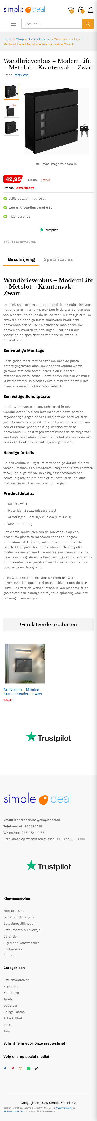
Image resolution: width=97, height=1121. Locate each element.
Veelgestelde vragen (18, 917)
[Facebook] (5, 1068)
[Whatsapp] (29, 1068)
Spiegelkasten (14, 1012)
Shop (20, 39)
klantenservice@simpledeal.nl (37, 820)
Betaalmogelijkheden (19, 923)
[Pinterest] (12, 1068)
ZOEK (88, 24)
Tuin (6, 1031)
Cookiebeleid (13, 949)
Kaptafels (10, 986)
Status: (8, 188)
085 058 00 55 (32, 832)
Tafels (7, 999)
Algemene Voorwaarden (21, 943)
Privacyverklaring (63, 1108)
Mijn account (13, 911)
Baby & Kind (12, 1018)
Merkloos (21, 75)
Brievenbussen (39, 39)
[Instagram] (20, 1069)
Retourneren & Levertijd (22, 930)
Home (7, 39)
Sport (7, 1024)
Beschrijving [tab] (21, 259)
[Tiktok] (37, 1069)
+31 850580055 (30, 826)
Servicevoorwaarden (13, 1111)
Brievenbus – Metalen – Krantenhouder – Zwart (22, 692)
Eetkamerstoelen (16, 980)
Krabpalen (11, 992)
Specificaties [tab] (58, 259)
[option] (11, 92)
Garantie (10, 936)
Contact (9, 955)
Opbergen (10, 1005)
